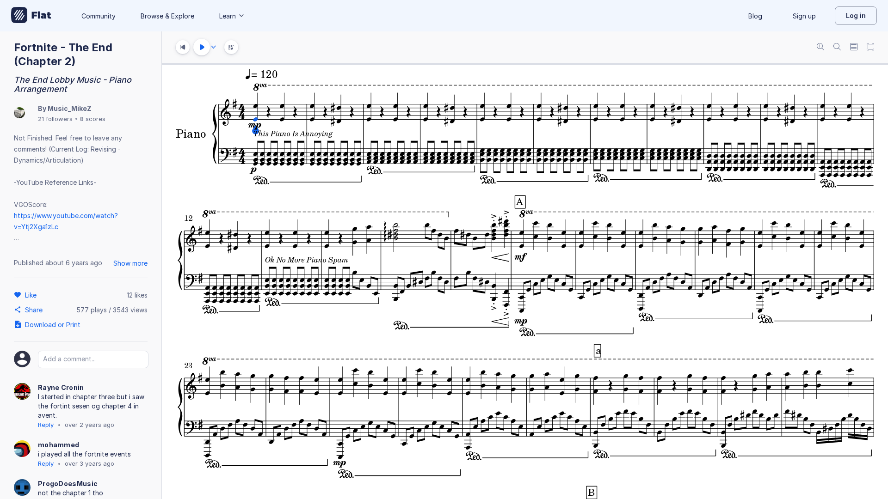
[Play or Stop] (201, 47)
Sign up (804, 16)
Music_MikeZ (70, 108)
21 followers (55, 118)
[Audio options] (213, 47)
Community (98, 16)
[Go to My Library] (31, 15)
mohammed (58, 445)
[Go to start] (183, 47)
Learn (227, 16)
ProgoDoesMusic (68, 483)
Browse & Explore (167, 16)
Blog (755, 16)
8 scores (92, 118)
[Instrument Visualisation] (231, 47)
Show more (130, 263)
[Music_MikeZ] (19, 113)
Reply (46, 424)
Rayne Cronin (61, 387)
